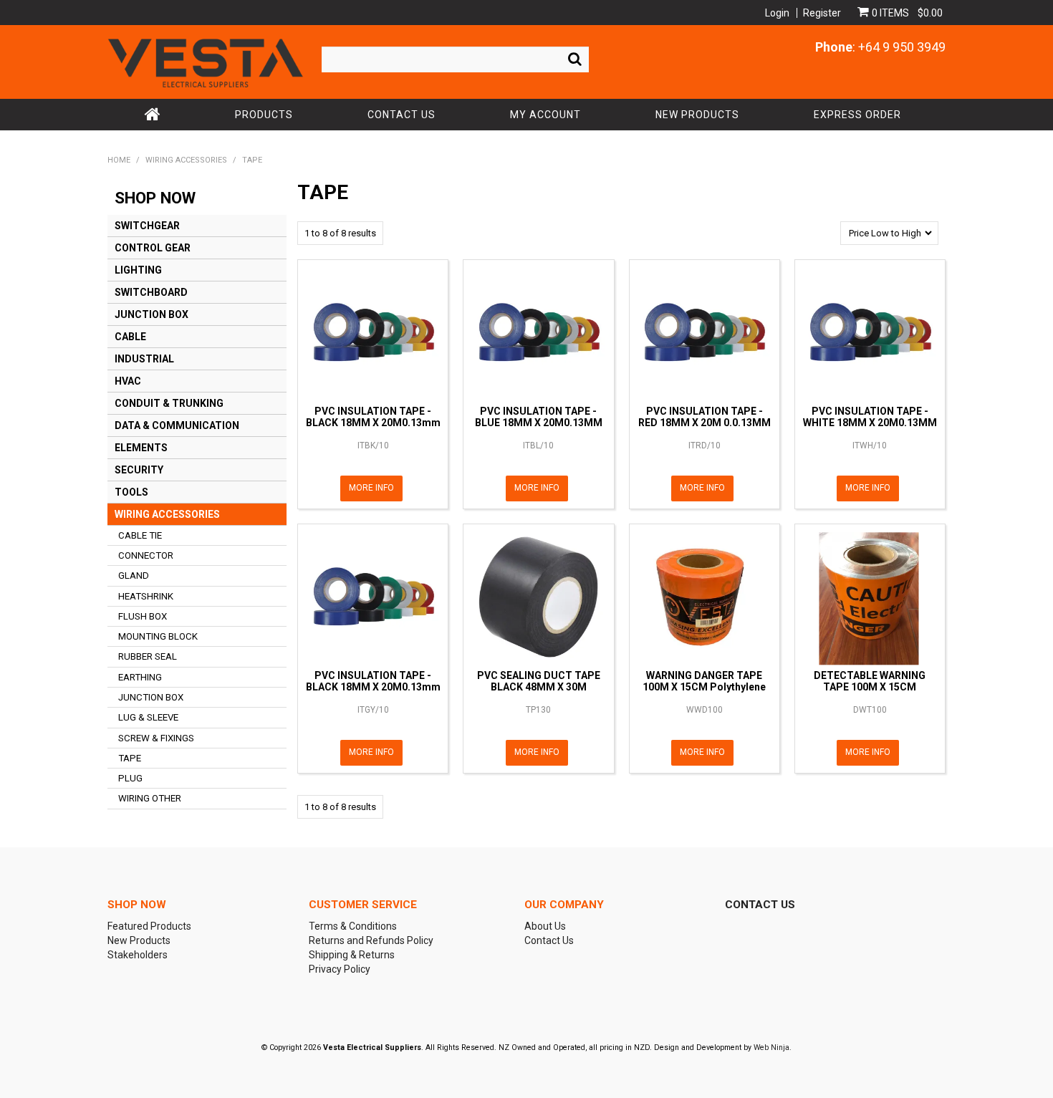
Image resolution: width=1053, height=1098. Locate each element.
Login (777, 13)
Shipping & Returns (352, 954)
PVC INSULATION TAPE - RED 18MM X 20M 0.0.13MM (704, 416)
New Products (697, 114)
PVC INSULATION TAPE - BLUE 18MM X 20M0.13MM (538, 416)
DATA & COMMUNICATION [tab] (177, 425)
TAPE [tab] (129, 758)
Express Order (857, 114)
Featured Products (149, 926)
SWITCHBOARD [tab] (151, 292)
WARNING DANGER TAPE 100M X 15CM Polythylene (704, 681)
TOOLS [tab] (131, 492)
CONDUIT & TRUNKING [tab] (169, 403)
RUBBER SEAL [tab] (147, 656)
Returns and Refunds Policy (371, 940)
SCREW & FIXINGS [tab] (156, 738)
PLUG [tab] (130, 778)
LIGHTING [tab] (138, 270)
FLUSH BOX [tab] (142, 616)
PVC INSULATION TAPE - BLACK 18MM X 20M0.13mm (373, 416)
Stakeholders (137, 954)
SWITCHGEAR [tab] (147, 225)
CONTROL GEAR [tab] (153, 248)
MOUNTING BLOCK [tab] (158, 636)
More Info (371, 488)
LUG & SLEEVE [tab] (148, 717)
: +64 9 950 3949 (880, 46)
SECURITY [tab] (139, 470)
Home (153, 114)
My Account (545, 114)
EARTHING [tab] (140, 677)
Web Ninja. (773, 1047)
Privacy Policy (339, 969)
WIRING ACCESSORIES (186, 160)
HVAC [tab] (128, 381)
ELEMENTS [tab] (141, 447)
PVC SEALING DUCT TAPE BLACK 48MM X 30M (538, 681)
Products (264, 114)
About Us (545, 926)
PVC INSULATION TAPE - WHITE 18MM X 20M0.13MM (870, 416)
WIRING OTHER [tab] (149, 798)
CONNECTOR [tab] (145, 555)
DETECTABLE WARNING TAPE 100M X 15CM (869, 681)
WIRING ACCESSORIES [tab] (167, 514)
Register (822, 13)
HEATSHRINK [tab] (145, 596)
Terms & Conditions (353, 926)
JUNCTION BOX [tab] (151, 314)
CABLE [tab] (130, 336)
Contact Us (401, 114)
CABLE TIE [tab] (140, 535)
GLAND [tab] (133, 575)
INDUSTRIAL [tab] (144, 359)
